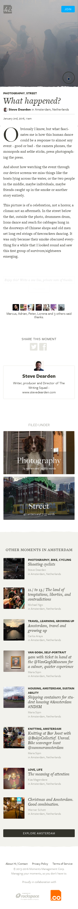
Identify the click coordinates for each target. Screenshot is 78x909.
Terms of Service (62, 863)
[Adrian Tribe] (24, 307)
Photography (14, 93)
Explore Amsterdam (39, 833)
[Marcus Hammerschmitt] (16, 307)
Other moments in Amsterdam (39, 550)
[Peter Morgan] (31, 307)
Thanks (39, 289)
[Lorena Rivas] (39, 307)
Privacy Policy (40, 863)
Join (68, 9)
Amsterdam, (52, 109)
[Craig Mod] (46, 307)
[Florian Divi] (62, 307)
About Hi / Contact (17, 863)
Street (31, 93)
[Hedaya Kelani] (54, 307)
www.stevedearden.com (39, 392)
